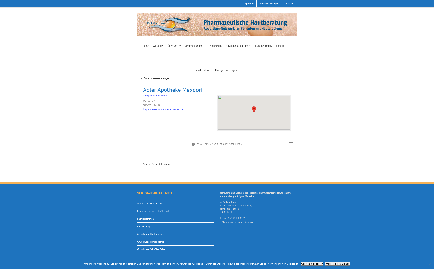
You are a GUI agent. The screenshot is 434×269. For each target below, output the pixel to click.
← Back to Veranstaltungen (155, 78)
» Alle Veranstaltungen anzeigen (217, 70)
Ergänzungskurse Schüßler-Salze (154, 211)
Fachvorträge (144, 226)
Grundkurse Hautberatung (150, 234)
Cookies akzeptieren (312, 263)
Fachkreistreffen (145, 218)
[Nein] (429, 264)
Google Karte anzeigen (155, 95)
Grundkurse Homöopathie (150, 241)
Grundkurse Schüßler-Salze (151, 249)
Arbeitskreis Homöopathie (150, 203)
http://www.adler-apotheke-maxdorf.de (163, 109)
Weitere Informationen (337, 263)
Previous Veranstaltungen (156, 164)
